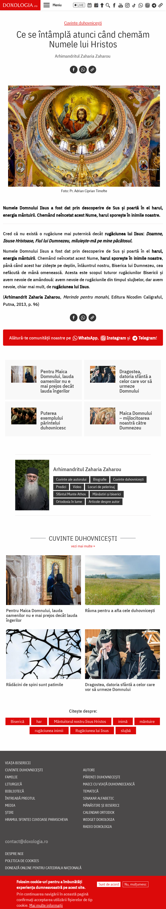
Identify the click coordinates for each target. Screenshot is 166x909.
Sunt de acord (109, 884)
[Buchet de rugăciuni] (102, 5)
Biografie (99, 479)
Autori (89, 770)
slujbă (126, 730)
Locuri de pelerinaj (101, 486)
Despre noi (14, 854)
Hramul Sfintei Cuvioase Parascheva (36, 820)
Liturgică (13, 784)
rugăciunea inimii (49, 730)
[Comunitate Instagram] (147, 5)
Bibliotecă (14, 791)
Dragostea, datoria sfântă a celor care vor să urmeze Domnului (135, 381)
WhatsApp (88, 338)
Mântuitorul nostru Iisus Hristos (80, 721)
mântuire (147, 721)
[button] (53, 4)
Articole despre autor (104, 501)
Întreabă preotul (20, 798)
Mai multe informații (46, 905)
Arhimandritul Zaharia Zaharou (82, 56)
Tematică (90, 791)
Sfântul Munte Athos (71, 494)
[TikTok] (134, 5)
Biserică (17, 721)
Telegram (147, 338)
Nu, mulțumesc (136, 884)
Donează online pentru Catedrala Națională (43, 868)
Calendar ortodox (98, 812)
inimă (123, 721)
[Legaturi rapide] (160, 5)
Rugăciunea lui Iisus (92, 730)
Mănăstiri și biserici (107, 494)
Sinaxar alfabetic (98, 798)
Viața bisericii (18, 763)
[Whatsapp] (83, 69)
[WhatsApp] (141, 5)
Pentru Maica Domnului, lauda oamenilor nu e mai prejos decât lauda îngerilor (57, 381)
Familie (11, 777)
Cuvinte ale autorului (71, 479)
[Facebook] (114, 5)
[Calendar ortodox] (89, 5)
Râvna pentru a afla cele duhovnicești (120, 610)
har (39, 721)
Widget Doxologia (98, 820)
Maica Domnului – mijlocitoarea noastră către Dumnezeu (135, 420)
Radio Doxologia (97, 827)
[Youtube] (120, 5)
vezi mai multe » (83, 546)
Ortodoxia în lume (69, 501)
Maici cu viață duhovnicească (109, 784)
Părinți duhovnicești (101, 777)
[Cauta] (108, 5)
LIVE (81, 5)
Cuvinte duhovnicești (83, 23)
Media (10, 805)
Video (77, 486)
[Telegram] (154, 5)
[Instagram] (127, 5)
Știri (9, 812)
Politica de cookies (22, 861)
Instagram (116, 338)
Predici (61, 486)
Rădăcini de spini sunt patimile (34, 684)
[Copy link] (92, 69)
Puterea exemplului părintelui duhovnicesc (53, 420)
